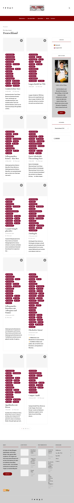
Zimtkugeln (33, 233)
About (47, 18)
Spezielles (40, 18)
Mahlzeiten (22, 18)
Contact (53, 18)
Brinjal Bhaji (32, 471)
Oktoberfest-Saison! (36, 330)
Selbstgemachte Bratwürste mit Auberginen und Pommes (11, 309)
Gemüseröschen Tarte (12, 89)
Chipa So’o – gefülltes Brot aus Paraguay (33, 461)
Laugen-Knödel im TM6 (37, 84)
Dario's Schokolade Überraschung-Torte (36, 157)
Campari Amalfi (34, 395)
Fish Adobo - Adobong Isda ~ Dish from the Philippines (50, 479)
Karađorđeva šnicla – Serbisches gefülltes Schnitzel (51, 464)
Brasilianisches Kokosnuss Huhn (34, 451)
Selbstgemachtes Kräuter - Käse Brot (12, 157)
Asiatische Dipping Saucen (50, 451)
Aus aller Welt (31, 18)
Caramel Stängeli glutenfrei (11, 230)
